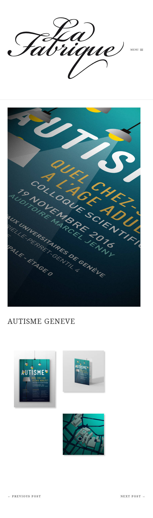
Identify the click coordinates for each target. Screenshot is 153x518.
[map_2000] (83, 462)
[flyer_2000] (83, 399)
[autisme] (34, 415)
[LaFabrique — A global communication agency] (66, 49)
